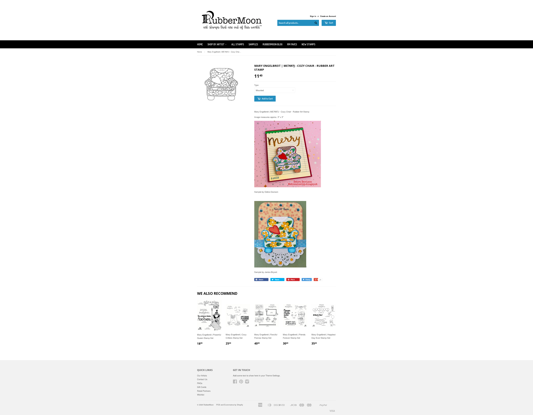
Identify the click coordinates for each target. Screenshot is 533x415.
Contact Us (202, 379)
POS (218, 404)
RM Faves (292, 44)
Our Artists (202, 375)
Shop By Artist (216, 44)
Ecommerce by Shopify (233, 404)
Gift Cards (201, 386)
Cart (331, 22)
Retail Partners (204, 390)
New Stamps (308, 44)
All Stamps (237, 44)
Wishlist (200, 394)
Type (256, 85)
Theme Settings (273, 375)
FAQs (199, 383)
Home (200, 44)
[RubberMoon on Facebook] (235, 382)
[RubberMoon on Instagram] (247, 382)
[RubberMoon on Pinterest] (241, 382)
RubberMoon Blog (272, 44)
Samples (253, 44)
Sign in (313, 16)
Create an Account (328, 16)
